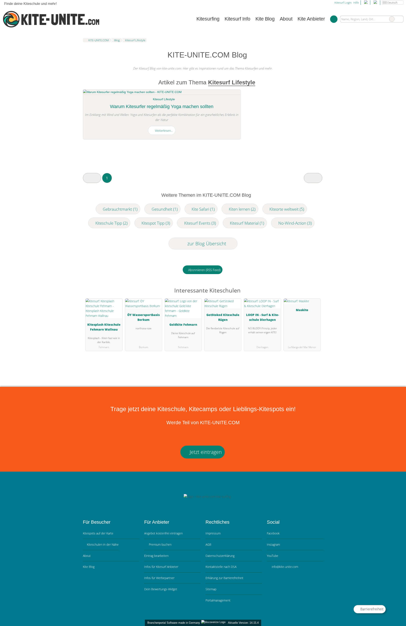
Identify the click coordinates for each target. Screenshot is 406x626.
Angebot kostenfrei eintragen (163, 533)
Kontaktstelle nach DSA (221, 567)
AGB (208, 544)
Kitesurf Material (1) (247, 223)
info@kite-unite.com (284, 567)
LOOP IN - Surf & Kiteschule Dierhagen (262, 317)
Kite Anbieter (311, 19)
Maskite (302, 310)
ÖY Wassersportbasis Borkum (143, 317)
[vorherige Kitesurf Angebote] (92, 178)
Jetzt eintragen (205, 452)
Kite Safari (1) (203, 209)
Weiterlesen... (163, 131)
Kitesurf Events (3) (200, 223)
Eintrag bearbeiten (156, 556)
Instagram (273, 544)
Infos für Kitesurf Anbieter (161, 567)
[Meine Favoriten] (334, 19)
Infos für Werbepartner (159, 578)
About (286, 19)
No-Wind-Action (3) (295, 223)
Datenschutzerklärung (220, 556)
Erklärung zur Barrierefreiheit (224, 578)
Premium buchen (159, 544)
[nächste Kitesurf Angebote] (313, 178)
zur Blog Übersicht (206, 243)
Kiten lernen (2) (242, 209)
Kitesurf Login (343, 2)
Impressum (213, 533)
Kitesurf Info (237, 19)
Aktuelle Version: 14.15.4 (243, 622)
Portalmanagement (218, 600)
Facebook (273, 533)
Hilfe (356, 2)
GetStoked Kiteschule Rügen (222, 317)
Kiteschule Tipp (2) (111, 223)
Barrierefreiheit (371, 609)
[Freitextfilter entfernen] (392, 19)
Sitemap (211, 589)
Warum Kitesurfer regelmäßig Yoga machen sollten (161, 106)
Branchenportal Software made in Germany (173, 622)
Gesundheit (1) (165, 209)
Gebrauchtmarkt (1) (120, 209)
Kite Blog (265, 19)
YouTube (272, 556)
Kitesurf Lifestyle (164, 99)
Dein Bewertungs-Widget (160, 589)
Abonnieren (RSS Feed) (204, 270)
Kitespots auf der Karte (98, 533)
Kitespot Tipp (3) (155, 223)
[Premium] (314, 291)
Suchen (400, 19)
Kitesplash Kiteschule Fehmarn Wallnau (104, 327)
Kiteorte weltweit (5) (286, 209)
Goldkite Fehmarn (183, 325)
